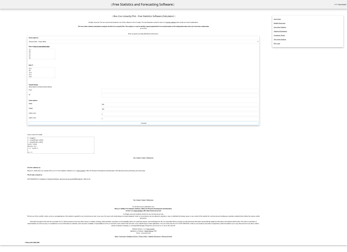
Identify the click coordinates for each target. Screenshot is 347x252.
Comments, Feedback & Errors (128, 236)
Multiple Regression (279, 23)
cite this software (171, 22)
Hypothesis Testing (279, 35)
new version (342, 4)
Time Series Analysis (280, 39)
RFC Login (277, 43)
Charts (143, 158)
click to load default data (41, 46)
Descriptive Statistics (280, 27)
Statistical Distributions (280, 31)
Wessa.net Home (167, 236)
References (150, 158)
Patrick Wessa (148, 231)
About (116, 236)
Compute (143, 123)
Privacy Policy (143, 236)
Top (134, 158)
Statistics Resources (154, 236)
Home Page (277, 19)
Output (138, 158)
